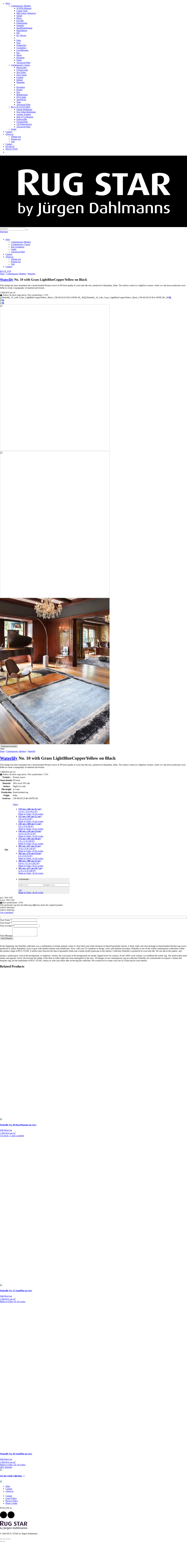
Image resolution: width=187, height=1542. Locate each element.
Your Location (7, 926)
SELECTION (11, 149)
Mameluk (20, 82)
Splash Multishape (24, 109)
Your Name (6, 920)
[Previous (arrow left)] (1, 1541)
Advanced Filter (23, 62)
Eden (18, 40)
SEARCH (9, 146)
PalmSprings (21, 23)
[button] (7, 907)
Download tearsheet (9, 746)
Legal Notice (11, 1498)
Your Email (5, 923)
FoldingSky (21, 45)
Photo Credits (11, 1503)
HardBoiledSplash (24, 28)
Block (19, 18)
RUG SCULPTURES (20, 107)
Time (18, 102)
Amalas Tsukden (23, 114)
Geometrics (21, 48)
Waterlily (20, 25)
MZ (18, 33)
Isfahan (19, 80)
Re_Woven (21, 35)
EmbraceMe (21, 119)
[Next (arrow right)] (4, 1541)
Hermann (20, 57)
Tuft (13, 141)
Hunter (19, 90)
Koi (18, 53)
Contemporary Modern (21, 6)
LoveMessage (22, 50)
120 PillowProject (24, 124)
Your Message (6, 935)
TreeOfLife (21, 99)
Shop (7, 3)
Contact (8, 144)
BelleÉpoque (22, 95)
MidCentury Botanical (26, 13)
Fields (19, 60)
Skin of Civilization (24, 117)
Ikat (18, 92)
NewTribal (21, 72)
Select (15, 804)
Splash (19, 16)
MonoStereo (21, 30)
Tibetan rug (16, 136)
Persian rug (16, 139)
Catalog (8, 132)
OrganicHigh (22, 122)
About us (9, 134)
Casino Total (21, 11)
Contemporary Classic (20, 65)
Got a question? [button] (7, 912)
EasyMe (20, 20)
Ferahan (19, 77)
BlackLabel (21, 67)
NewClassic (21, 75)
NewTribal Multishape (26, 112)
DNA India (21, 97)
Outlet (13, 129)
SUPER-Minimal (23, 8)
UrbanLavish (22, 70)
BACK (3, 271)
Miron (19, 55)
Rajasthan (20, 87)
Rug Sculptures (17, 247)
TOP (9, 271)
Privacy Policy (11, 1501)
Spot (18, 43)
